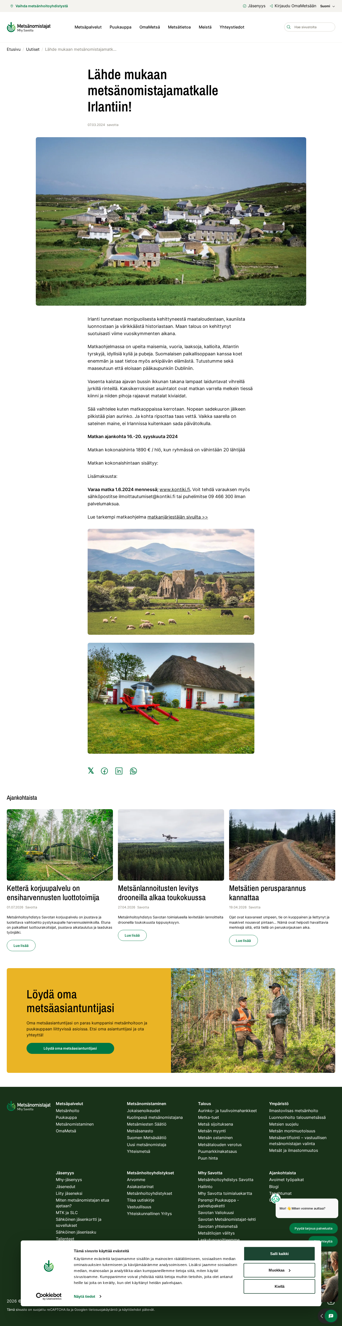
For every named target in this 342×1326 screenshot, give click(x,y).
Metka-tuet (208, 1117)
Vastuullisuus (139, 1206)
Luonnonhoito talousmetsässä (297, 1117)
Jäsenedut (65, 1186)
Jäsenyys (256, 5)
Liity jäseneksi (69, 1193)
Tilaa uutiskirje (140, 1200)
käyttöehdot (131, 1310)
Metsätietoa (179, 26)
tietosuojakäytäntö (103, 1310)
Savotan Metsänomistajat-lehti (227, 1219)
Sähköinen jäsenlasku (76, 1232)
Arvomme (136, 1179)
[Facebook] (104, 771)
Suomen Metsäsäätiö (146, 1137)
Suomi (325, 6)
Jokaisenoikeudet (143, 1110)
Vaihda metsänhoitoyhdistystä (42, 6)
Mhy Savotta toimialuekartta (225, 1193)
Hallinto (205, 1186)
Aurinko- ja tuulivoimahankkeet (227, 1110)
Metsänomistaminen (75, 1124)
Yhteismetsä (138, 1151)
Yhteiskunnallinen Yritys (149, 1213)
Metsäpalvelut (88, 26)
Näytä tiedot (84, 1296)
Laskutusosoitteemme (219, 1239)
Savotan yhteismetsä (218, 1226)
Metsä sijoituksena (215, 1124)
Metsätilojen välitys (216, 1233)
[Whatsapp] (133, 771)
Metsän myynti (212, 1130)
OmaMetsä (149, 26)
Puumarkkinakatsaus (217, 1151)
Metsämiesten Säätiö (146, 1124)
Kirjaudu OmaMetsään (295, 5)
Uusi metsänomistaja (146, 1144)
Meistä (205, 26)
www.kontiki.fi (174, 489)
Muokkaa (276, 1270)
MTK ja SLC (67, 1212)
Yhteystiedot (232, 26)
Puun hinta (208, 1158)
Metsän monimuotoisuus (292, 1130)
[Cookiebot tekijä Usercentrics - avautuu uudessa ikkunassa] (49, 1296)
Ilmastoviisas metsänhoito (293, 1110)
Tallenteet (65, 1238)
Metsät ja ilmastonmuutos (293, 1150)
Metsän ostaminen (215, 1137)
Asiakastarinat (140, 1186)
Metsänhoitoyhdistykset (149, 1193)
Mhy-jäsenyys (69, 1179)
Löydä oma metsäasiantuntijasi (70, 1048)
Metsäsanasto (140, 1130)
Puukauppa (120, 26)
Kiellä (279, 1286)
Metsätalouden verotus (220, 1144)
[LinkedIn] (119, 771)
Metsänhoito (67, 1110)
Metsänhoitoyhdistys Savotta (225, 1179)
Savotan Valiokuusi (216, 1212)
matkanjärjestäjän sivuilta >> (177, 517)
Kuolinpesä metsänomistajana (155, 1117)
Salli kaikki (279, 1254)
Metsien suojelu (283, 1124)
